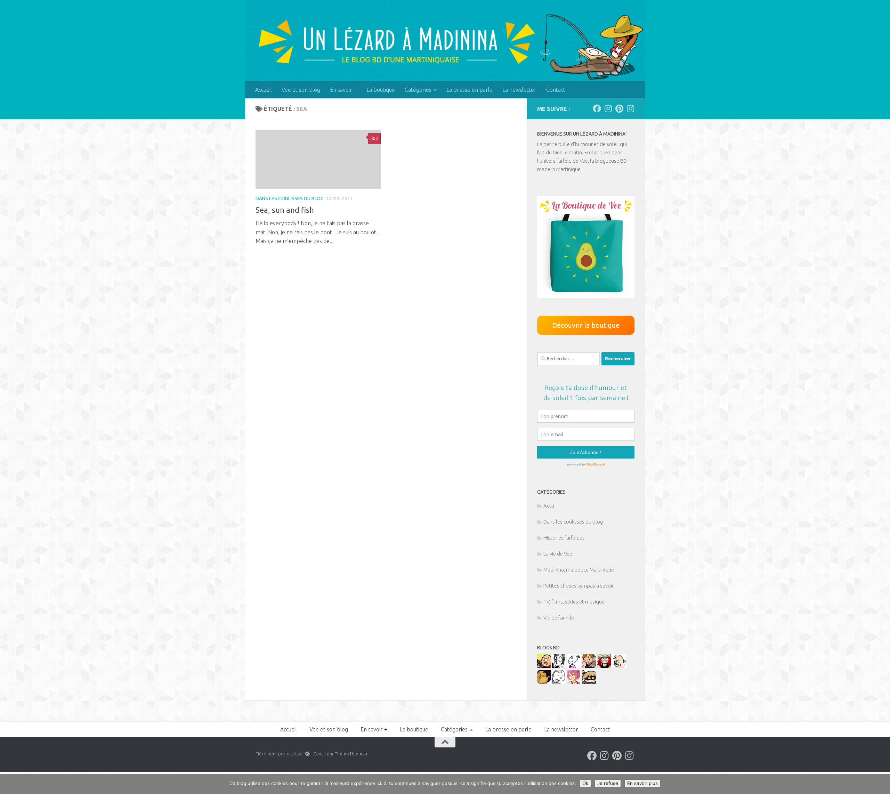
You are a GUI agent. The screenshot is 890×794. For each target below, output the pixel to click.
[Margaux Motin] (559, 666)
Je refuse (607, 783)
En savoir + (343, 90)
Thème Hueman (351, 753)
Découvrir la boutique (586, 325)
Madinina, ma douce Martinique (578, 570)
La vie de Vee (557, 554)
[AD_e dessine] (544, 682)
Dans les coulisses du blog (290, 198)
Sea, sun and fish (285, 209)
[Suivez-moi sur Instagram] (608, 108)
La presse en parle (469, 90)
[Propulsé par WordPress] (307, 754)
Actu (548, 506)
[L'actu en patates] (544, 666)
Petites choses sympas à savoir (578, 586)
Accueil (263, 90)
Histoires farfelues (564, 538)
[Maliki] (574, 682)
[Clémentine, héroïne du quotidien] (589, 682)
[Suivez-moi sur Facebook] (597, 108)
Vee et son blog (301, 90)
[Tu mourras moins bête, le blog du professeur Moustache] (619, 666)
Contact (555, 90)
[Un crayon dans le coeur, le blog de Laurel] (604, 666)
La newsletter (519, 90)
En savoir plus (642, 783)
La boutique (380, 90)
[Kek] (559, 682)
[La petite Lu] (574, 666)
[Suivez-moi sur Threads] (630, 108)
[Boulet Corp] (589, 666)
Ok (585, 783)
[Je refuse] (881, 784)
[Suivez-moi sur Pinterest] (619, 108)
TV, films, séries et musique (574, 602)
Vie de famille (558, 618)
